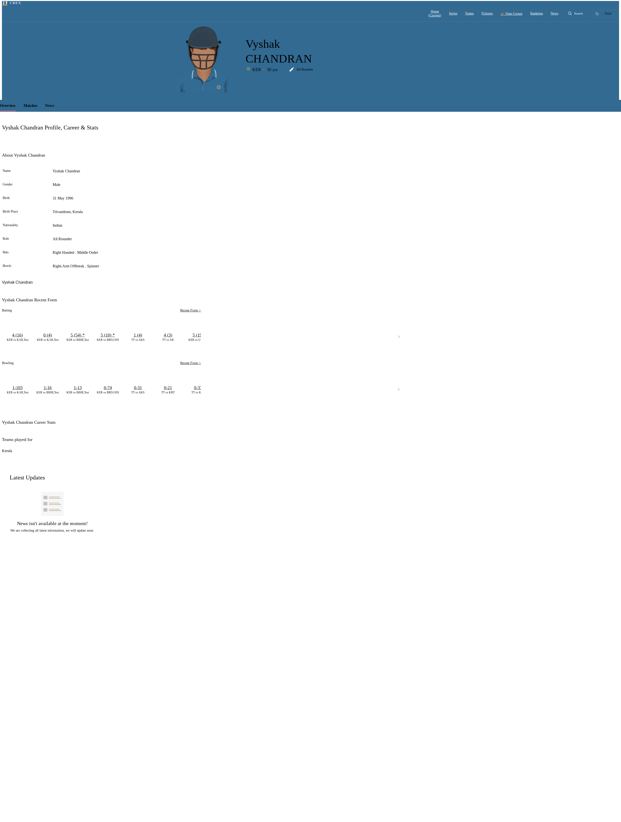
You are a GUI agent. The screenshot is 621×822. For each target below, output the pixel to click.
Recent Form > (190, 310)
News (49, 106)
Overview (8, 106)
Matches (30, 106)
